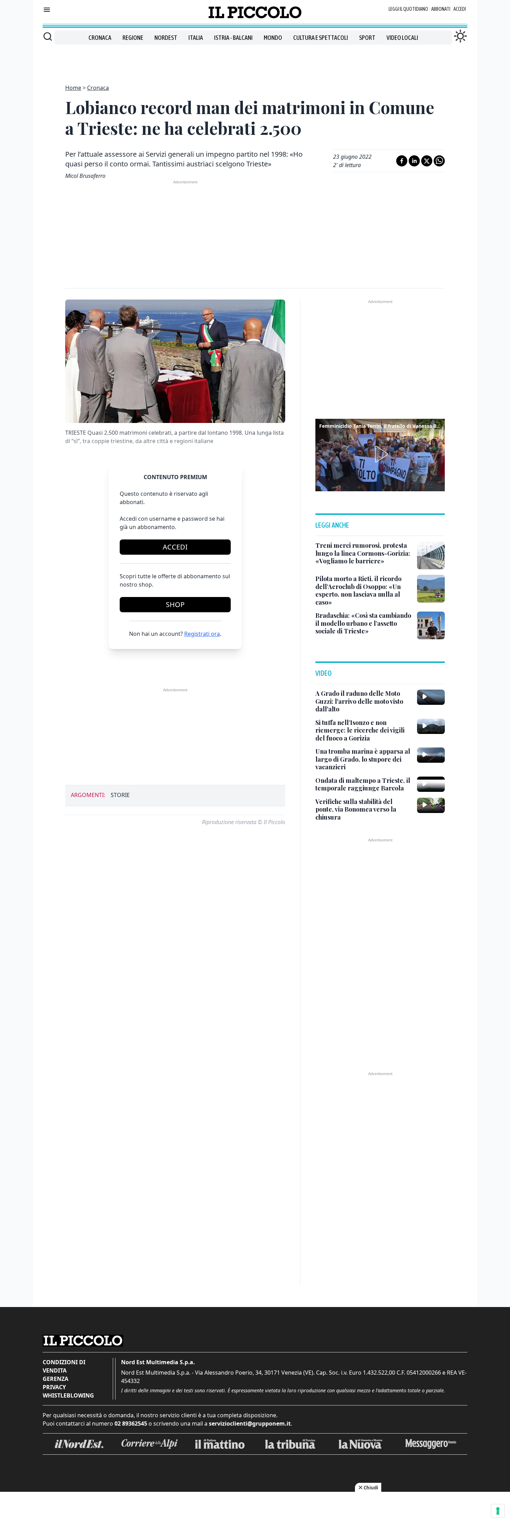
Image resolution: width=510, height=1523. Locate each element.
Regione (132, 37)
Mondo (273, 37)
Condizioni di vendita (64, 1366)
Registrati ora (202, 634)
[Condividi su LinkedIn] (414, 160)
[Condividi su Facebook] (401, 160)
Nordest (165, 37)
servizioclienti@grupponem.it (250, 1423)
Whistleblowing (68, 1395)
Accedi (459, 9)
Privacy (54, 1387)
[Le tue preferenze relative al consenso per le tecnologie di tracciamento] (497, 1510)
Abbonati (440, 9)
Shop (175, 604)
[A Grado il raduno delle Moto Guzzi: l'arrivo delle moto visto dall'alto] (431, 697)
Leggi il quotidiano (408, 9)
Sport (367, 37)
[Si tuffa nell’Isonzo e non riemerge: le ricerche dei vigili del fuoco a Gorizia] (431, 726)
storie (120, 795)
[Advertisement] (255, 60)
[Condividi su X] (426, 160)
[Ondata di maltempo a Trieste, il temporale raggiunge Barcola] (431, 784)
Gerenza (55, 1379)
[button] (380, 454)
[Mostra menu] (47, 10)
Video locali (402, 37)
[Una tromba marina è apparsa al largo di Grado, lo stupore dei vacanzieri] (431, 755)
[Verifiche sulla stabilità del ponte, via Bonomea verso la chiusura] (431, 805)
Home (73, 88)
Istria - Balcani (233, 37)
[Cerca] (48, 36)
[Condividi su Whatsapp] (439, 160)
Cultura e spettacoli (320, 37)
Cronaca (99, 37)
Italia (195, 37)
